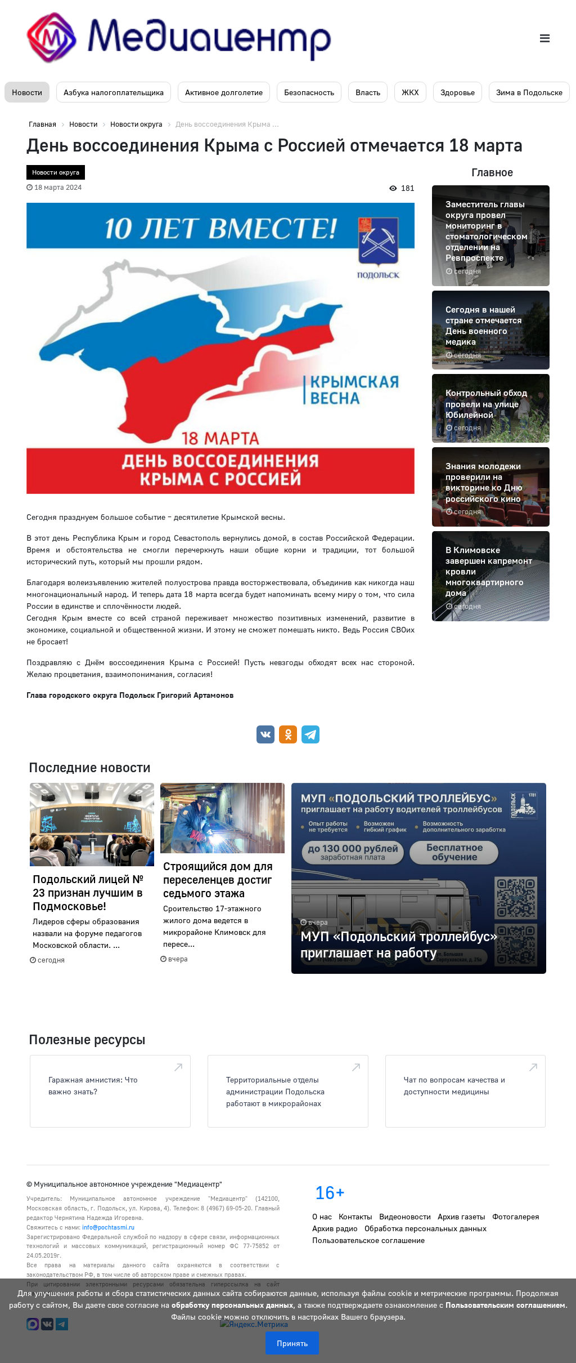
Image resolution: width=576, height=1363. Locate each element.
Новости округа (55, 172)
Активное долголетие (224, 92)
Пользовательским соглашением (505, 1304)
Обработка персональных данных (425, 1228)
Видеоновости (405, 1216)
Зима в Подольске (529, 92)
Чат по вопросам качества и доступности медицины (454, 1085)
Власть (368, 92)
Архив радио (335, 1228)
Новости (27, 92)
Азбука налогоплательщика (114, 92)
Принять (292, 1343)
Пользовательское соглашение (368, 1240)
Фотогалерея (515, 1216)
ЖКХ (410, 92)
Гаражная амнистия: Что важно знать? (93, 1085)
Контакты (355, 1216)
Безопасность (309, 92)
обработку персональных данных (232, 1304)
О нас (322, 1216)
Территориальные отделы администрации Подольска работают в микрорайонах (275, 1091)
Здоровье (457, 92)
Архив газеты (461, 1216)
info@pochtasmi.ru (108, 1227)
